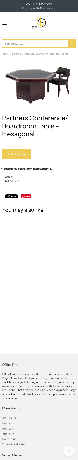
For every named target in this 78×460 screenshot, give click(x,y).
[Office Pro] (39, 25)
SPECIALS (9, 418)
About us (8, 434)
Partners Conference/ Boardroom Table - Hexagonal (40, 53)
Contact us (9, 439)
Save (27, 196)
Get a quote (17, 154)
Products (8, 429)
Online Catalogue (13, 444)
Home (5, 53)
